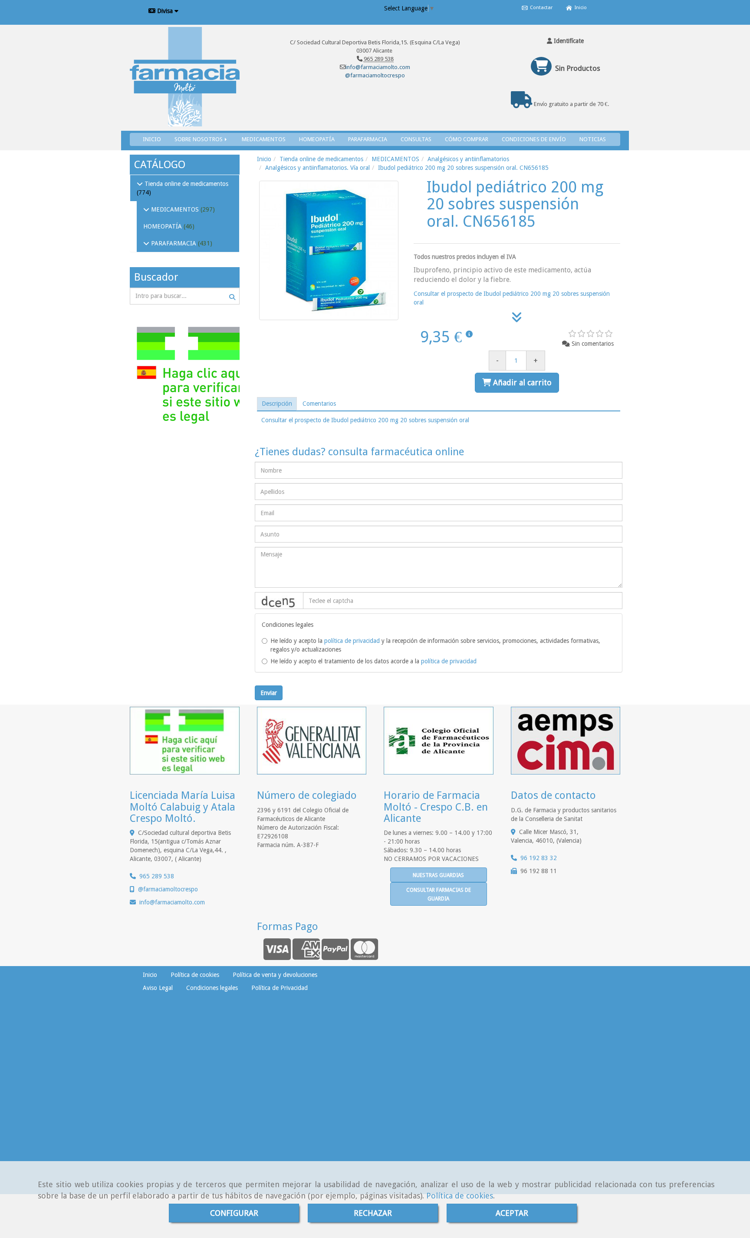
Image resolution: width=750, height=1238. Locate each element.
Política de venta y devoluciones (275, 974)
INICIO (152, 139)
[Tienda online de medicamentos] (140, 183)
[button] (566, 40)
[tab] (277, 404)
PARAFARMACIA (367, 139)
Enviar (268, 692)
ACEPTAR (512, 1213)
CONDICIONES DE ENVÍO (534, 139)
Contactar (541, 7)
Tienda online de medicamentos (185, 183)
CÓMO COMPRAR (466, 139)
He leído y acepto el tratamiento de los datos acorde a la (373, 661)
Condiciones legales (212, 987)
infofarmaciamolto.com (172, 902)
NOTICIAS (592, 139)
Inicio (580, 7)
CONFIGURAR (234, 1213)
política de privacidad (352, 640)
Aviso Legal (158, 987)
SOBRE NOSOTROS (199, 139)
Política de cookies (459, 1195)
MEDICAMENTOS (264, 139)
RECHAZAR (373, 1213)
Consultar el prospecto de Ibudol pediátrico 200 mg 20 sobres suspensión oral (365, 420)
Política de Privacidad (279, 987)
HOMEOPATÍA (317, 139)
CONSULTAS (416, 139)
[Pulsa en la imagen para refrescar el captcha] (279, 601)
